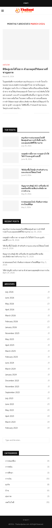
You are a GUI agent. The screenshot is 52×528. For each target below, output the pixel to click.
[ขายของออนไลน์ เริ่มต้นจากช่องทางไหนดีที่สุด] (11, 206)
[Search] (49, 11)
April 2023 (9, 416)
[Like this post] (20, 113)
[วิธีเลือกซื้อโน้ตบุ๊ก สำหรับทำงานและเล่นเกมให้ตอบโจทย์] (11, 173)
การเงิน (27, 479)
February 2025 (11, 357)
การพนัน (27, 467)
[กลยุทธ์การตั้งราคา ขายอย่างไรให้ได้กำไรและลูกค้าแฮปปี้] (11, 157)
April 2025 (9, 345)
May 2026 (9, 304)
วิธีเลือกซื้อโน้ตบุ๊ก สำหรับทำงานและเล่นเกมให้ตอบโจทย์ (34, 171)
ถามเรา (26, 3)
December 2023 (12, 380)
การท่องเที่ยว (27, 461)
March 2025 (10, 351)
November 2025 (12, 333)
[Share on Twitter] (26, 113)
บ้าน (27, 490)
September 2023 (12, 392)
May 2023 (9, 410)
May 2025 (9, 339)
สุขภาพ (27, 496)
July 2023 (9, 398)
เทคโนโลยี (27, 502)
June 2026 (9, 298)
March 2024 (10, 369)
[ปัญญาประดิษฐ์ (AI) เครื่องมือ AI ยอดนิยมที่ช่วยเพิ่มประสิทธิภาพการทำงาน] (11, 189)
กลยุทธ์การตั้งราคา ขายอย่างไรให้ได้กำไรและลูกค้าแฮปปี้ (35, 155)
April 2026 (9, 309)
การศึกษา (27, 473)
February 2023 (11, 428)
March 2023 (10, 422)
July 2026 (9, 292)
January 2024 (11, 374)
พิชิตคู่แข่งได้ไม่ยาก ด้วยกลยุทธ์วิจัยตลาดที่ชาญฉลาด (25, 70)
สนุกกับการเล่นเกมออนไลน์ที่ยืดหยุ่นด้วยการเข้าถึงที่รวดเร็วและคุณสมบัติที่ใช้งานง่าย (33, 140)
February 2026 (11, 321)
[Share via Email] (32, 113)
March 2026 (10, 315)
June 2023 (9, 404)
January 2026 (11, 327)
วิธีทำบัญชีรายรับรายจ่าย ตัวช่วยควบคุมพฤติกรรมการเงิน (26, 270)
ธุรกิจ (27, 484)
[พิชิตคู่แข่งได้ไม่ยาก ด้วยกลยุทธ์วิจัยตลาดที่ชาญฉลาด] (26, 44)
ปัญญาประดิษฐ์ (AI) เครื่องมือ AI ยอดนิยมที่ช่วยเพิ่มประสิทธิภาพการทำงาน (35, 188)
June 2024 (9, 363)
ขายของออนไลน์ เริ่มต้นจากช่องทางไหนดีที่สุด (34, 203)
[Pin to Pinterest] (29, 113)
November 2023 (12, 386)
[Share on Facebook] (23, 113)
